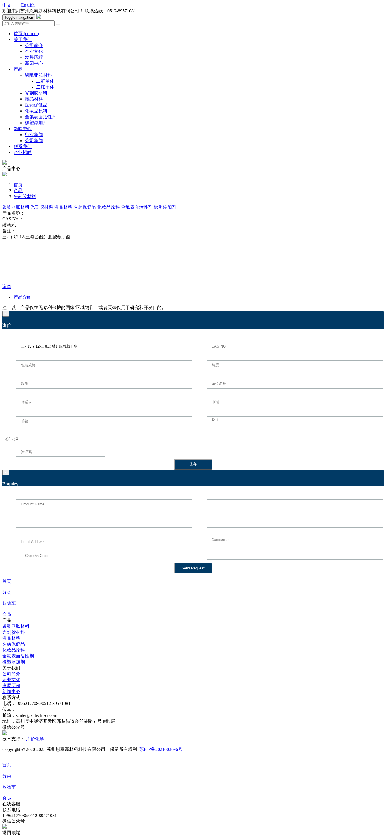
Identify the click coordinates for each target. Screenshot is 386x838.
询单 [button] (6, 286)
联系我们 (23, 146)
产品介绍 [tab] (23, 297)
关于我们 (23, 39)
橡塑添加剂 (36, 122)
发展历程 (34, 57)
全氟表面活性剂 (41, 116)
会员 (6, 614)
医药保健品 (36, 104)
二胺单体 (45, 87)
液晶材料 (34, 99)
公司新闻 (34, 140)
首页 (26, 33)
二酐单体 (45, 81)
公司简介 (34, 45)
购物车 (9, 603)
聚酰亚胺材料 (38, 75)
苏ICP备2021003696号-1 (162, 749)
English (26, 5)
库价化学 (34, 738)
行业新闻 (34, 134)
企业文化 (34, 51)
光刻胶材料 (36, 93)
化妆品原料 (36, 110)
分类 (6, 592)
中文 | (9, 5)
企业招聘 (23, 152)
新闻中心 (34, 63)
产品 (18, 69)
